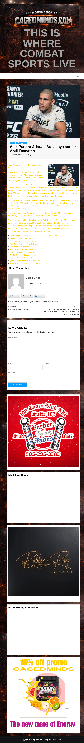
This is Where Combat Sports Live (42, 48)
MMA (12, 142)
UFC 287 (56, 302)
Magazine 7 (49, 740)
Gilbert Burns (25, 302)
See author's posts (36, 283)
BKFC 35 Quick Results (18, 308)
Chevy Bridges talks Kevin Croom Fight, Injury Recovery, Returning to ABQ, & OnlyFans (61, 310)
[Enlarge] (76, 399)
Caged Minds (17, 155)
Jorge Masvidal (48, 302)
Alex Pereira (16, 302)
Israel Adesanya (36, 302)
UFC (25, 142)
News (19, 142)
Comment (12, 337)
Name (11, 363)
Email (47, 363)
